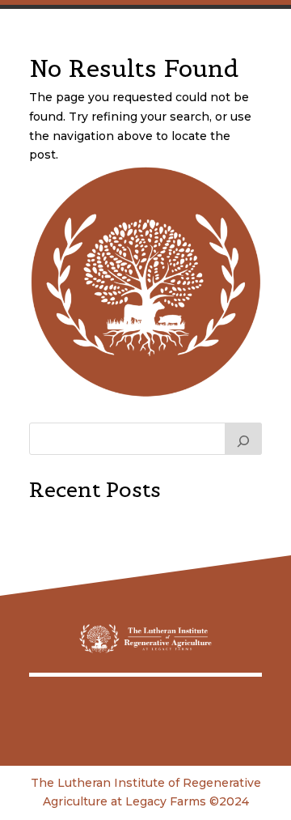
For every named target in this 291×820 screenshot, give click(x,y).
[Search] (243, 439)
